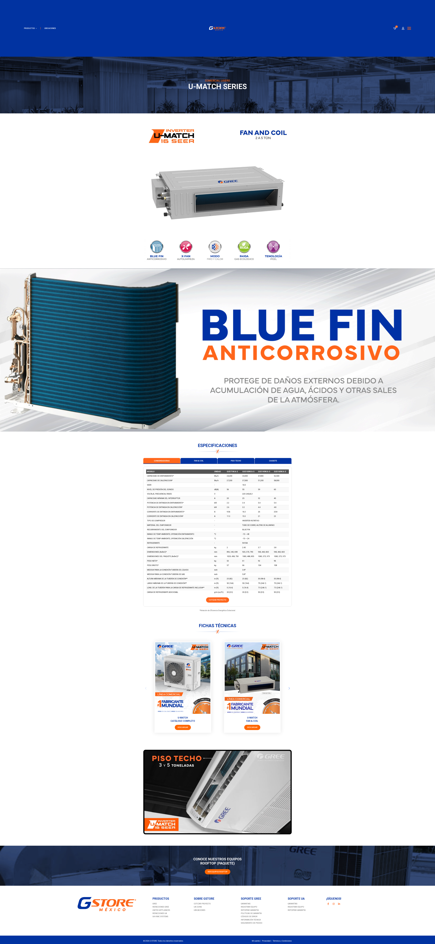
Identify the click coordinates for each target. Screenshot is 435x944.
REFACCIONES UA (159, 913)
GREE (154, 904)
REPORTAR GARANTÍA (297, 910)
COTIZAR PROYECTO (202, 904)
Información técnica (251, 920)
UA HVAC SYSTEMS (160, 916)
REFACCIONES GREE (160, 907)
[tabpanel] (217, 537)
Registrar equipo (249, 907)
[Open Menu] (409, 28)
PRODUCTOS (29, 28)
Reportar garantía (250, 910)
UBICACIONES (50, 28)
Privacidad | (266, 941)
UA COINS (198, 907)
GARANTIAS (245, 904)
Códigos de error (249, 916)
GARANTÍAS (292, 904)
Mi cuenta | (256, 941)
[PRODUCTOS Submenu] (36, 28)
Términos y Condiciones (282, 941)
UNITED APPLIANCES (161, 910)
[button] (289, 688)
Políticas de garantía (251, 913)
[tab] (161, 461)
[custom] (328, 904)
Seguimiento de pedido (251, 923)
